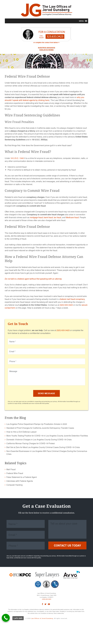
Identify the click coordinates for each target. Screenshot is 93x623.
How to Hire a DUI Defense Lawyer (21, 431)
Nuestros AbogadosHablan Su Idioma (46, 49)
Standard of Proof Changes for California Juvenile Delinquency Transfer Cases (40, 427)
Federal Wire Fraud (14, 473)
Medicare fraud (72, 217)
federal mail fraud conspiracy (72, 299)
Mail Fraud (11, 469)
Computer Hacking (14, 484)
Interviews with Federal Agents (19, 481)
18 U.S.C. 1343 (17, 158)
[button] (81, 20)
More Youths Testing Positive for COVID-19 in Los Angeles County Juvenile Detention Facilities (47, 435)
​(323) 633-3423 (46, 599)
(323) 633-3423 (66, 304)
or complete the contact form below (45, 42)
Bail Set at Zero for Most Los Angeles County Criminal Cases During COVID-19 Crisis (43, 447)
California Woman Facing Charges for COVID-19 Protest (30, 443)
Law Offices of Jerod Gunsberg (42, 618)
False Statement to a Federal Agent (21, 477)
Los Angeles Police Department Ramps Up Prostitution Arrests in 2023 (36, 424)
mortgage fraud (36, 217)
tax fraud (57, 217)
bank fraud (48, 217)
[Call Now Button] (5, 618)
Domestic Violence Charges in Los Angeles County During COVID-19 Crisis (39, 439)
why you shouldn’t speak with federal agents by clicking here (44, 99)
